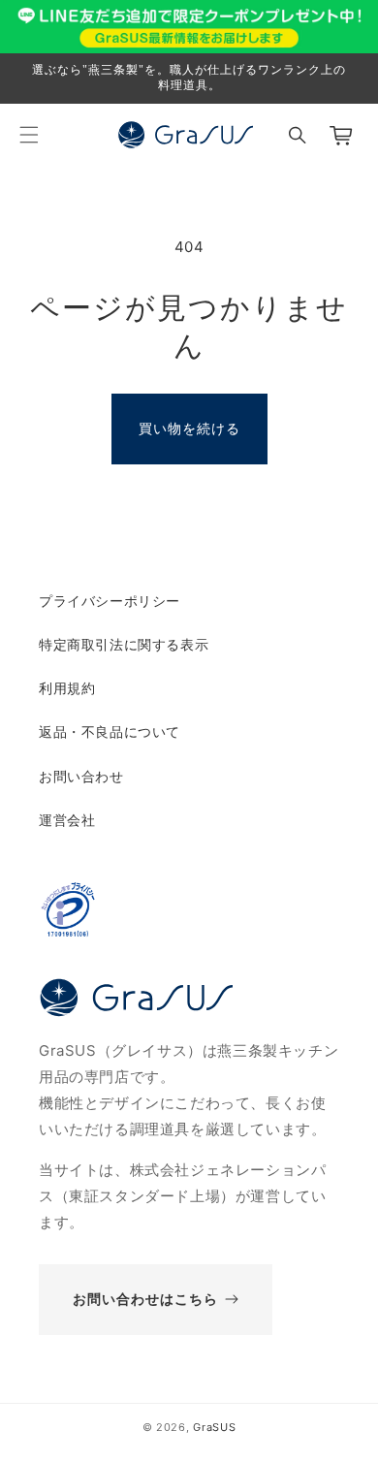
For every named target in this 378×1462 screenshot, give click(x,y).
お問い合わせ (81, 776)
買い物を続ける (189, 428)
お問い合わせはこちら (145, 1298)
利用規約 (67, 688)
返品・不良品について (109, 731)
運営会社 (67, 819)
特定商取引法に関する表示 (123, 644)
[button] (29, 134)
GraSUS (214, 1427)
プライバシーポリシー (109, 600)
